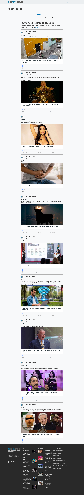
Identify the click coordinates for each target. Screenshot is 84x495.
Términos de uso (11, 462)
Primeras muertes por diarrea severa (31, 186)
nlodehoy (39, 14)
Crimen (23, 35)
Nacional (23, 323)
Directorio (10, 460)
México (38, 2)
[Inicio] (15, 2)
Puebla (42, 2)
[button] (38, 17)
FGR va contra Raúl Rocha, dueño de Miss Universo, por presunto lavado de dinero (41, 351)
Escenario (24, 76)
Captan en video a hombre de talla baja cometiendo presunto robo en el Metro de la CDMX (27, 481)
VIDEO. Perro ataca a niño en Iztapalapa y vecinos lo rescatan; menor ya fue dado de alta (41, 61)
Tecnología (24, 199)
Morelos (46, 2)
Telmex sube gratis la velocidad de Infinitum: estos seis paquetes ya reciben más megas (41, 308)
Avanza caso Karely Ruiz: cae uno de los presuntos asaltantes (38, 146)
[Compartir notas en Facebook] (32, 17)
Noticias (55, 2)
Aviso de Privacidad (12, 461)
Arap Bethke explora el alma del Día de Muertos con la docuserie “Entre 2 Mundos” (48, 485)
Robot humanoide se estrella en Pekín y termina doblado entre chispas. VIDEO (48, 468)
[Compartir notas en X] (45, 17)
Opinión (51, 2)
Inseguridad (67, 2)
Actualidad (61, 2)
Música (73, 2)
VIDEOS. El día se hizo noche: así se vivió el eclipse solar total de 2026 (40, 226)
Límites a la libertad (27, 266)
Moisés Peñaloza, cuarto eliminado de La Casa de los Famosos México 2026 (48, 460)
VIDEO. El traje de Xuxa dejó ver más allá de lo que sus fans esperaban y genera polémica (40, 105)
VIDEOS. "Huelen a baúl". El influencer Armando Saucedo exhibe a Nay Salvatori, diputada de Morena (39, 393)
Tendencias (24, 365)
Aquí (36, 27)
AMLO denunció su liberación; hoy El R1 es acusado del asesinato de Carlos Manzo (41, 435)
